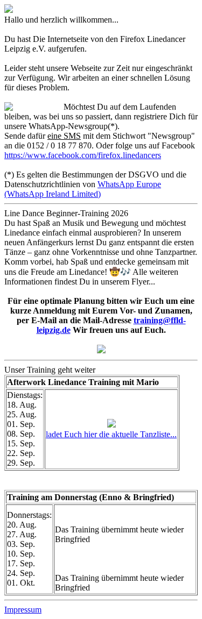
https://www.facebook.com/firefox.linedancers (82, 155)
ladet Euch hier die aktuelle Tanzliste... (111, 434)
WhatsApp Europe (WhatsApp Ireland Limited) (82, 189)
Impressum (22, 609)
